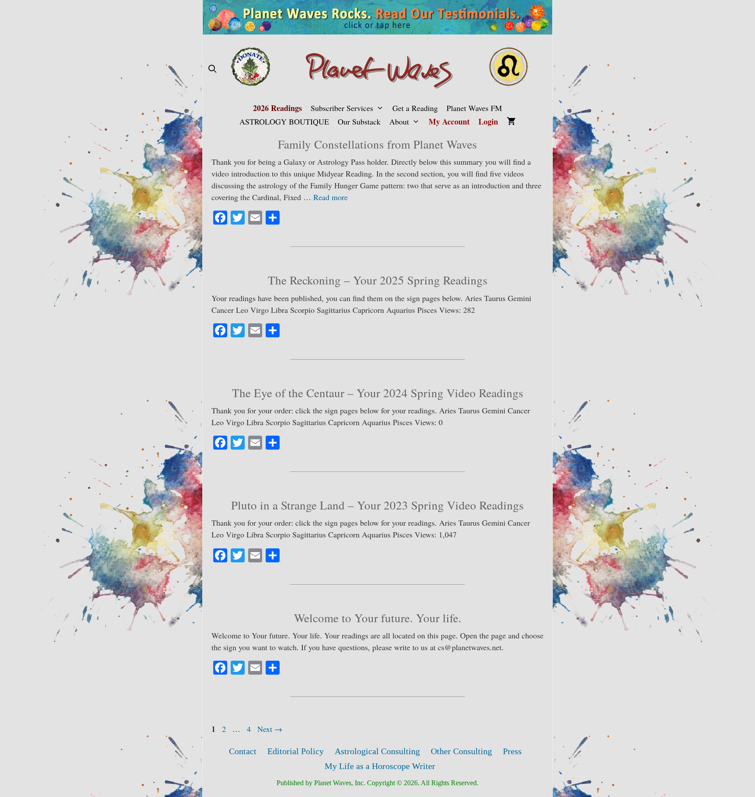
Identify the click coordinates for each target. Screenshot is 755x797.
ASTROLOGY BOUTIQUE (284, 121)
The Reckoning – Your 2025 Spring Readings (378, 280)
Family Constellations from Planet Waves (377, 144)
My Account (449, 121)
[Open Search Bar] (212, 69)
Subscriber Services (342, 108)
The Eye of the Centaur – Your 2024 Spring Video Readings (377, 393)
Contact (242, 751)
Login (488, 121)
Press (512, 751)
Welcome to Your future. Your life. (377, 618)
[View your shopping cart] (511, 121)
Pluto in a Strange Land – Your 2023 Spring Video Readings (377, 505)
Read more (330, 197)
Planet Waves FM (474, 108)
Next (269, 729)
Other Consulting (461, 751)
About (399, 121)
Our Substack (359, 121)
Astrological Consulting (377, 751)
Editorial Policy (295, 751)
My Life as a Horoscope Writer (380, 766)
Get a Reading (415, 108)
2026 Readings (277, 108)
